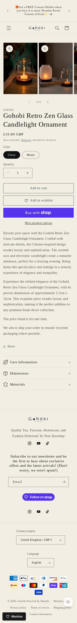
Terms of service (40, 607)
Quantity (8, 164)
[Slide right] (47, 102)
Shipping (26, 140)
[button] (8, 28)
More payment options (38, 223)
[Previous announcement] (7, 10)
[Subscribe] (64, 482)
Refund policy (62, 601)
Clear (12, 154)
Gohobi (21, 601)
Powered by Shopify (37, 601)
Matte (31, 154)
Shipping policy (62, 607)
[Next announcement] (69, 10)
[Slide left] (29, 102)
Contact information (41, 614)
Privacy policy (18, 607)
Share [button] (11, 346)
